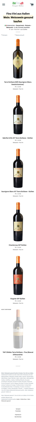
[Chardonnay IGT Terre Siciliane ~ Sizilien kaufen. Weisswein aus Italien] (18, 221)
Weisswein (9, 27)
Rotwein (27, 25)
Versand (18, 409)
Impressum (18, 414)
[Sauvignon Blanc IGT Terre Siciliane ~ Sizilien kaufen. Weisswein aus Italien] (18, 168)
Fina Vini (16, 29)
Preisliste (18, 411)
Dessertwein (20, 25)
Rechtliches (18, 417)
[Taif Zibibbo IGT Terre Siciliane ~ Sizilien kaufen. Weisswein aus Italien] (18, 329)
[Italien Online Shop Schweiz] (18, 4)
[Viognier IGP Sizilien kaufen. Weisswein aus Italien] (18, 275)
